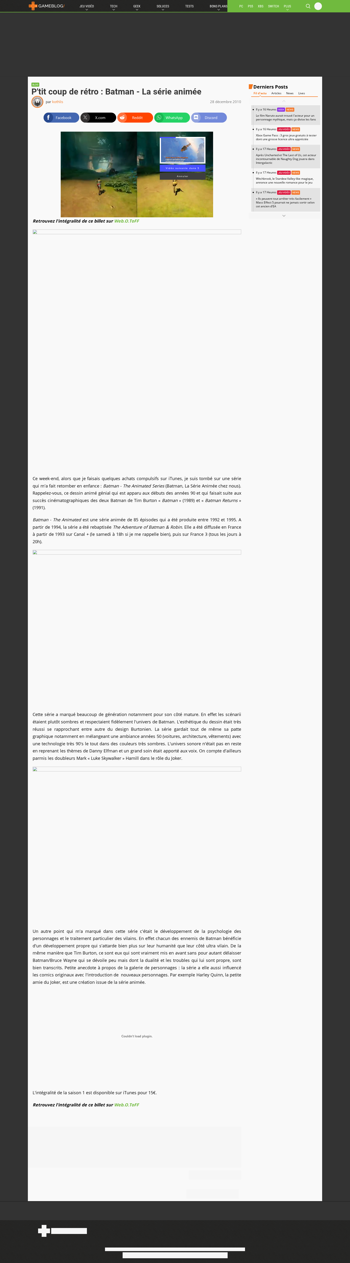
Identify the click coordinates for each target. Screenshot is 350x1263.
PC (241, 6)
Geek (136, 6)
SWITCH (273, 6)
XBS (260, 6)
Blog (35, 84)
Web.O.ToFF (126, 221)
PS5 (250, 6)
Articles (276, 93)
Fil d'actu (260, 93)
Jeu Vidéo (87, 6)
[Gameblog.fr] (47, 6)
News (290, 93)
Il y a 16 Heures (286, 114)
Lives (301, 93)
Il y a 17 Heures (286, 156)
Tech (113, 6)
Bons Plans (218, 6)
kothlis (57, 101)
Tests (189, 6)
